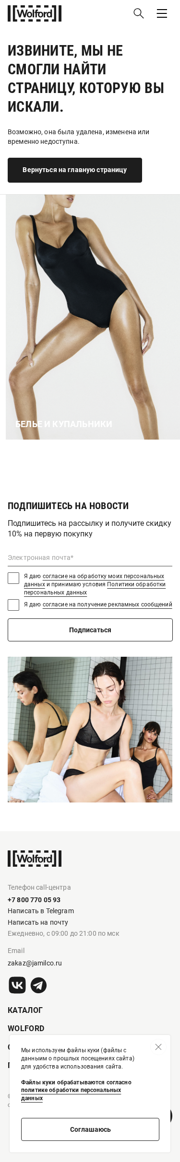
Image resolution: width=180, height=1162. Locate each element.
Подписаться (90, 630)
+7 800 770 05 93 (34, 900)
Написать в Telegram (41, 911)
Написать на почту (38, 922)
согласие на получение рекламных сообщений (107, 604)
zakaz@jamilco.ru (35, 963)
